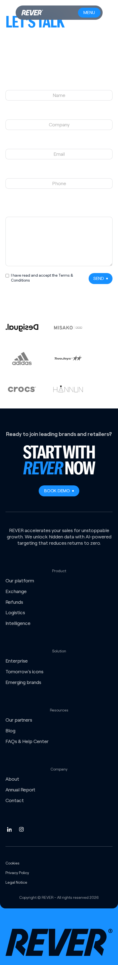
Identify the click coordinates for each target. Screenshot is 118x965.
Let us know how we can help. (59, 210)
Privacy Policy (17, 873)
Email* (59, 143)
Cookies (12, 863)
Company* (59, 113)
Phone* (59, 172)
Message (59, 201)
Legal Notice (16, 882)
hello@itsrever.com (24, 56)
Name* (59, 84)
